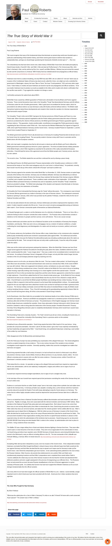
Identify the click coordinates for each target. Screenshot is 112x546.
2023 (86, 68)
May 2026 (87, 53)
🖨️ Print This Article (35, 42)
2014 (86, 90)
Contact (45, 21)
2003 (86, 112)
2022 (86, 71)
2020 (86, 75)
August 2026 (88, 48)
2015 (86, 88)
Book (26, 21)
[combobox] (90, 35)
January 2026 (88, 61)
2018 (86, 80)
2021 (86, 73)
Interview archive (77, 18)
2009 (86, 102)
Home (26, 18)
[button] (14, 514)
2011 (86, 97)
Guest (35, 21)
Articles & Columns (26, 42)
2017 (86, 83)
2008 (86, 105)
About (65, 18)
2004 (86, 110)
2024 (86, 66)
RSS (87, 534)
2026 (86, 46)
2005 (86, 107)
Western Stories (57, 21)
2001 (86, 117)
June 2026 (87, 52)
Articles (90, 18)
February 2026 (88, 59)
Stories (56, 18)
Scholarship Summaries (41, 18)
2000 (86, 119)
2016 (86, 85)
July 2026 (87, 50)
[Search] (101, 35)
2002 (86, 114)
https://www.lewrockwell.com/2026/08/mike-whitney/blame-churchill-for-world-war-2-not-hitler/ (29, 74)
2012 (86, 95)
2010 (86, 100)
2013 (86, 92)
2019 (86, 78)
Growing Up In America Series (76, 21)
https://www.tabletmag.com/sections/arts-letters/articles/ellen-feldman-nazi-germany (27, 502)
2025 (86, 63)
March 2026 (88, 57)
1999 (86, 122)
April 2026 (87, 55)
